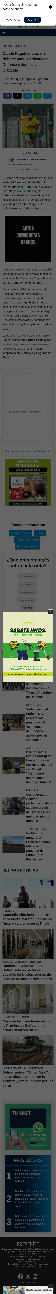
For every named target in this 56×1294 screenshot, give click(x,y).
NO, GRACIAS (13, 20)
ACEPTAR (32, 20)
